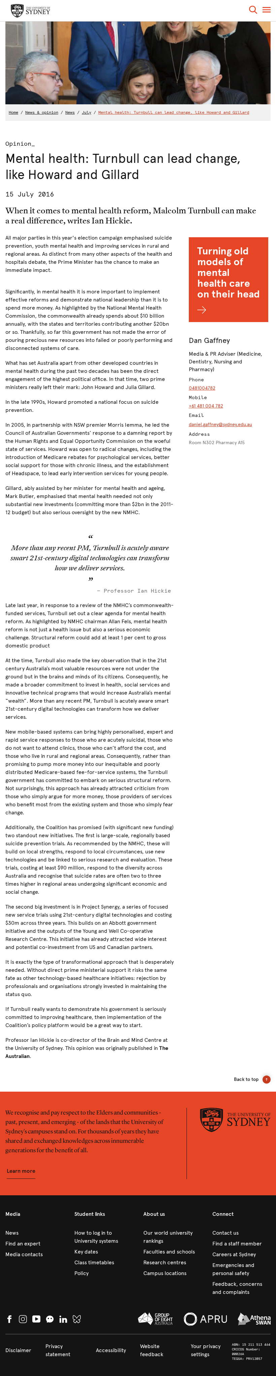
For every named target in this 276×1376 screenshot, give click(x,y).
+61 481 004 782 (206, 406)
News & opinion (41, 112)
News (70, 112)
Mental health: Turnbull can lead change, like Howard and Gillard (173, 112)
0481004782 (202, 388)
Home (13, 112)
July (86, 112)
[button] (253, 11)
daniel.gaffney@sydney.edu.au (220, 424)
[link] (34, 1233)
